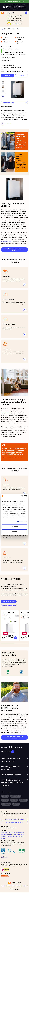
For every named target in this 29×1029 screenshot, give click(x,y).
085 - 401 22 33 (21, 169)
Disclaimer (25, 886)
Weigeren (14, 531)
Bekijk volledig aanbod (9, 605)
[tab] (3, 82)
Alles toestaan (14, 526)
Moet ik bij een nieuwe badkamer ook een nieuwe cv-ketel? (12, 783)
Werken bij (15, 836)
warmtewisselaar (5, 412)
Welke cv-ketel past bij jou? (21, 136)
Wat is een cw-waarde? (11, 774)
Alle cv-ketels (4, 832)
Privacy (3, 886)
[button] (14, 277)
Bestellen (7, 75)
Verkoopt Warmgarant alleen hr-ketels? (10, 759)
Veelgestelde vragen (19, 834)
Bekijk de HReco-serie (8, 601)
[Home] (4, 29)
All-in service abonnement (7, 834)
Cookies (7, 886)
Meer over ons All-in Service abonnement (14, 737)
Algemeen (16, 804)
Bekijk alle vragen (5, 751)
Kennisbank (3, 836)
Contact (3, 838)
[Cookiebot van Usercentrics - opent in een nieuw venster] (20, 496)
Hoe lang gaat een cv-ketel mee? (10, 767)
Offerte (21, 75)
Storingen (5, 800)
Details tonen (20, 521)
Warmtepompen (15, 796)
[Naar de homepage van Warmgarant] (7, 13)
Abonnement (6, 804)
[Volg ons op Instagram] (2, 876)
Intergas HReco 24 (8, 613)
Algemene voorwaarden (16, 886)
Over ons (9, 836)
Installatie (14, 800)
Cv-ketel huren (11, 832)
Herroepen (21, 836)
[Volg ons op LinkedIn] (6, 876)
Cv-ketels (5, 796)
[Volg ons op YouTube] (8, 876)
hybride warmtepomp (7, 241)
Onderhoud (23, 800)
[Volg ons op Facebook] (4, 876)
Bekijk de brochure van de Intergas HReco (14, 249)
